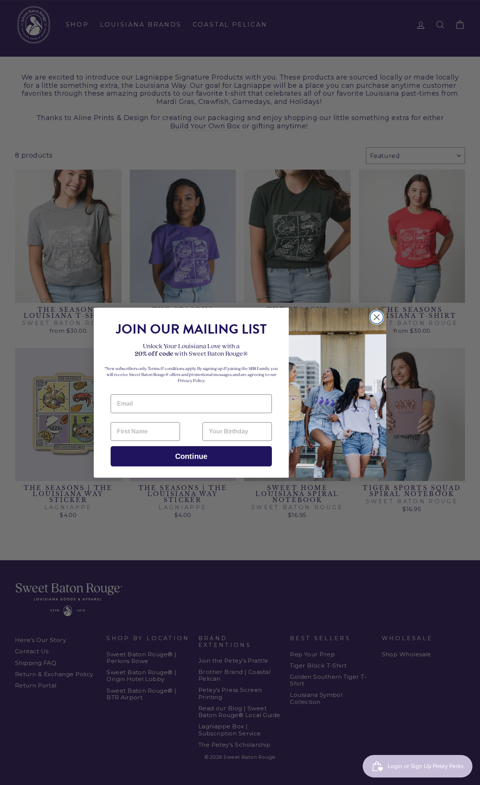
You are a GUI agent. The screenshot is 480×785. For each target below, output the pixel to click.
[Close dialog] (376, 317)
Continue (191, 456)
